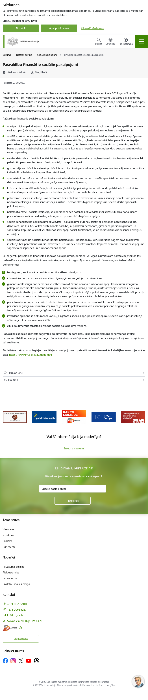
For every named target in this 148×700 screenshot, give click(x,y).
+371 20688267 (17, 609)
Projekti (7, 541)
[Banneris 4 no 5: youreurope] (104, 416)
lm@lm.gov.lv (15, 615)
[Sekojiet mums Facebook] (5, 660)
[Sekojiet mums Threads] (36, 660)
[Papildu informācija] (20, 627)
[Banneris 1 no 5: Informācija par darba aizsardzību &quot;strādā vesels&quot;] (15, 416)
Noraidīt (21, 28)
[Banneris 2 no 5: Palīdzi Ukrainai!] (44, 416)
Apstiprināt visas (59, 28)
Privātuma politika (13, 566)
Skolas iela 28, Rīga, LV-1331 (24, 621)
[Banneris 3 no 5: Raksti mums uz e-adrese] (74, 416)
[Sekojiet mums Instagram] (13, 660)
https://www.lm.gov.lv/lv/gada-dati (30, 354)
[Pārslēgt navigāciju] (141, 41)
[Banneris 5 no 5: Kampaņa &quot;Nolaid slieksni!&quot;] (133, 416)
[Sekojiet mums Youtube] (28, 660)
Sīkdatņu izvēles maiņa (16, 584)
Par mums (9, 546)
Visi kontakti (21, 638)
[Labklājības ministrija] (23, 41)
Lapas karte (10, 578)
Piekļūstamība (11, 572)
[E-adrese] (10, 628)
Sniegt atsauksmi (74, 448)
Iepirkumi (8, 535)
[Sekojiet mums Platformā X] (21, 660)
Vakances (8, 529)
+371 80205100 (17, 604)
